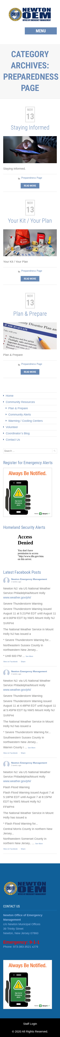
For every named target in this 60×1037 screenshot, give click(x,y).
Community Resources (20, 402)
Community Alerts (19, 414)
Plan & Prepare (30, 313)
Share (23, 662)
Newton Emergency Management (29, 579)
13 (30, 116)
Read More (30, 185)
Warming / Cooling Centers (25, 420)
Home (9, 395)
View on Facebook (10, 662)
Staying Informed (30, 127)
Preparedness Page (31, 177)
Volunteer (12, 427)
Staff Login (30, 1023)
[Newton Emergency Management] (30, 14)
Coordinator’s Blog (18, 433)
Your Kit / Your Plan (30, 220)
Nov (30, 110)
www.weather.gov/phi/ (17, 597)
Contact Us (13, 439)
